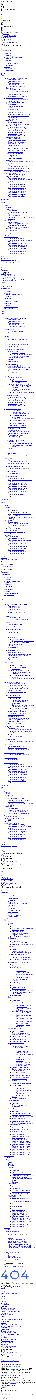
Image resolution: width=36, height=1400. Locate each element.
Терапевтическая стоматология (15, 78)
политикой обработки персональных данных (13, 1384)
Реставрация (12, 155)
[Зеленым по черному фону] (1, 19)
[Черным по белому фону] (1, 11)
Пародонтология (10, 160)
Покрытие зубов (13, 84)
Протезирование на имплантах (18, 227)
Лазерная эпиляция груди (17, 183)
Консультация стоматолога (17, 86)
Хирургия (7, 207)
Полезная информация (8, 260)
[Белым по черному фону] (1, 13)
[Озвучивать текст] (2, 28)
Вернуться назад (6, 1287)
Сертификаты (9, 70)
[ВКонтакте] (2, 264)
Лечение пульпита (14, 81)
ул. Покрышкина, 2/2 (8, 275)
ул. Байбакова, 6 (6, 274)
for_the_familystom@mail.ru (10, 42)
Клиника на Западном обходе (14, 232)
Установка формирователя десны (19, 114)
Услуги (3, 75)
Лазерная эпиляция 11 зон (17, 196)
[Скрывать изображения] (2, 24)
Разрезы (11, 107)
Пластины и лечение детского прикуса (21, 217)
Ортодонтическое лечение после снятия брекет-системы (19, 214)
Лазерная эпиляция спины (17, 191)
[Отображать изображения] (2, 22)
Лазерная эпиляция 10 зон (17, 194)
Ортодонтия (8, 121)
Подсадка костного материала (18, 116)
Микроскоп (8, 235)
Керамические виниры (16, 158)
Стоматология (6, 51)
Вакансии (7, 60)
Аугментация (12, 119)
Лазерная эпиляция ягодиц (17, 188)
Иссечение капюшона (15, 106)
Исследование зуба (11, 230)
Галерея (3, 201)
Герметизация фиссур (15, 130)
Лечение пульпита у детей (17, 129)
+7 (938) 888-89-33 (10, 36)
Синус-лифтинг (13, 117)
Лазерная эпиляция (11, 176)
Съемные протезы (14, 139)
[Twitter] (5, 264)
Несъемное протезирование (18, 148)
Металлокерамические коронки (18, 147)
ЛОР (9, 233)
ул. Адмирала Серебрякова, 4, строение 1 (15, 279)
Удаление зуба (13, 104)
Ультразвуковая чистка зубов (18, 96)
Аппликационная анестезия (17, 166)
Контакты (4, 258)
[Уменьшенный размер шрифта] (1, 3)
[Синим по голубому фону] (1, 15)
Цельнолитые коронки (15, 152)
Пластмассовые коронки (16, 150)
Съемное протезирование (17, 142)
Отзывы (7, 67)
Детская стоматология (12, 228)
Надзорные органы (11, 63)
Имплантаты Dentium (15, 112)
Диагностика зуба (10, 173)
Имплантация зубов (11, 111)
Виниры (11, 157)
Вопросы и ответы (10, 68)
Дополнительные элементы (17, 212)
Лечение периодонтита (16, 83)
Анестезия (8, 163)
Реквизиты (8, 62)
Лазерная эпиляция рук (16, 189)
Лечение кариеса (14, 80)
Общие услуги (13, 222)
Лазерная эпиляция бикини (17, 186)
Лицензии (7, 55)
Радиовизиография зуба (16, 175)
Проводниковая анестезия (17, 165)
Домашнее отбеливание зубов (18, 91)
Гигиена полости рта (15, 94)
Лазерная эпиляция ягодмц (17, 248)
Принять (3, 1387)
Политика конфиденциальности (11, 1375)
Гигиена (7, 93)
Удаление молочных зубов (17, 135)
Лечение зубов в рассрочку (13, 57)
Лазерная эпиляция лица (16, 178)
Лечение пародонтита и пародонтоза (20, 161)
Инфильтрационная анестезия (18, 168)
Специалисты (9, 65)
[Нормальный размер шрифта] (2, 5)
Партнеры (7, 58)
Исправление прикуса (15, 122)
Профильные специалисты (13, 98)
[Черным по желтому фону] (1, 17)
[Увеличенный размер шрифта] (2, 7)
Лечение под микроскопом (13, 170)
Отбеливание (9, 88)
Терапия (7, 206)
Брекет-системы (13, 210)
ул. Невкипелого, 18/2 (8, 277)
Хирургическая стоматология (14, 103)
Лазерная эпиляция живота (17, 184)
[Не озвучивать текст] (2, 30)
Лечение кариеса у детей (16, 127)
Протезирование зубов (12, 137)
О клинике (7, 54)
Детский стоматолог (11, 125)
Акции (3, 73)
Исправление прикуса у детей (18, 124)
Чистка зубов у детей (15, 134)
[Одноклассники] (8, 264)
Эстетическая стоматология (14, 153)
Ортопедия (8, 220)
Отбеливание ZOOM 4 (15, 89)
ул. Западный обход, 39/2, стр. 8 (12, 280)
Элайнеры (11, 219)
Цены (3, 203)
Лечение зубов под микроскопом (19, 171)
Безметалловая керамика (17, 140)
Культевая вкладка (14, 145)
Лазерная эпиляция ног (16, 193)
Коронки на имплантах (16, 143)
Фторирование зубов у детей (18, 132)
